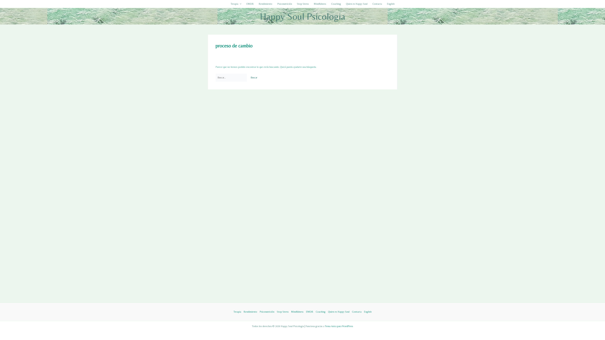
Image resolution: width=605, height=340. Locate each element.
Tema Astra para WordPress (339, 326)
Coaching (336, 3)
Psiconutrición (284, 3)
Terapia (234, 3)
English (391, 3)
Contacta (377, 3)
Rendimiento (265, 3)
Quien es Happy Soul (356, 3)
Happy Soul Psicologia (302, 16)
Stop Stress (303, 3)
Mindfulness (320, 3)
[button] (239, 4)
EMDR (250, 3)
